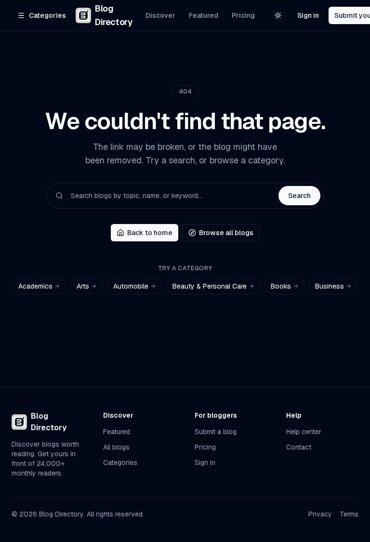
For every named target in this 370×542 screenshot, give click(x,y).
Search (299, 195)
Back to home (149, 232)
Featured (203, 15)
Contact (298, 447)
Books (281, 286)
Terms (349, 514)
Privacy (320, 514)
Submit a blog (216, 431)
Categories (120, 462)
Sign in (308, 15)
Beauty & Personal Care (209, 286)
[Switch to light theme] (278, 15)
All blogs (116, 447)
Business (329, 286)
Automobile (130, 286)
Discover (160, 15)
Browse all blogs (226, 232)
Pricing (243, 15)
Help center (303, 431)
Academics (35, 286)
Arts (83, 286)
